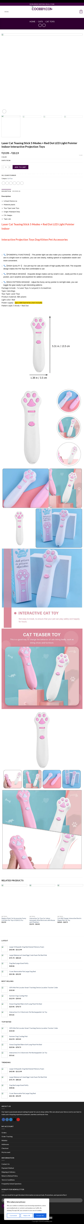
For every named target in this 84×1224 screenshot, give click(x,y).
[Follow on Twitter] (10, 1119)
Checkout (5, 1148)
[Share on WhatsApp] (3, 183)
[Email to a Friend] (14, 183)
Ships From (6, 160)
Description (6, 191)
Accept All (40, 1215)
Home (32, 21)
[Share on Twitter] (10, 183)
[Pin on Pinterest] (18, 183)
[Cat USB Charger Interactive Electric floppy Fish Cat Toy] (70, 899)
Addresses (5, 1144)
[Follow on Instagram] (7, 1119)
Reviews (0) (16, 191)
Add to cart (20, 167)
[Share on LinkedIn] (22, 183)
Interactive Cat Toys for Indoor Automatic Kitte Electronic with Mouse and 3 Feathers (42, 920)
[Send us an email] (14, 1119)
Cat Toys (49, 21)
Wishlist (4, 1140)
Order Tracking (7, 1136)
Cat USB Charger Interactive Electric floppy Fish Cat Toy (69, 919)
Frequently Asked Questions (11, 1184)
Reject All (26, 1215)
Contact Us (6, 1164)
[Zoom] (4, 111)
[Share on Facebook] (7, 183)
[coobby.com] (42, 12)
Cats (40, 21)
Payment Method (8, 1168)
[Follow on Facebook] (3, 1119)
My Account (6, 1152)
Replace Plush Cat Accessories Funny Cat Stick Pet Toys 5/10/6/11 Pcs (14, 919)
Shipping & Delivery (8, 1172)
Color (4, 157)
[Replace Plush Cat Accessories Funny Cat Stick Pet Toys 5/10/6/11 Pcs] (14, 899)
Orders (4, 1133)
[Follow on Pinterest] (18, 1119)
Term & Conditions (8, 1180)
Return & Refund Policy (10, 1176)
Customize (13, 1215)
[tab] (6, 191)
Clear (80, 155)
